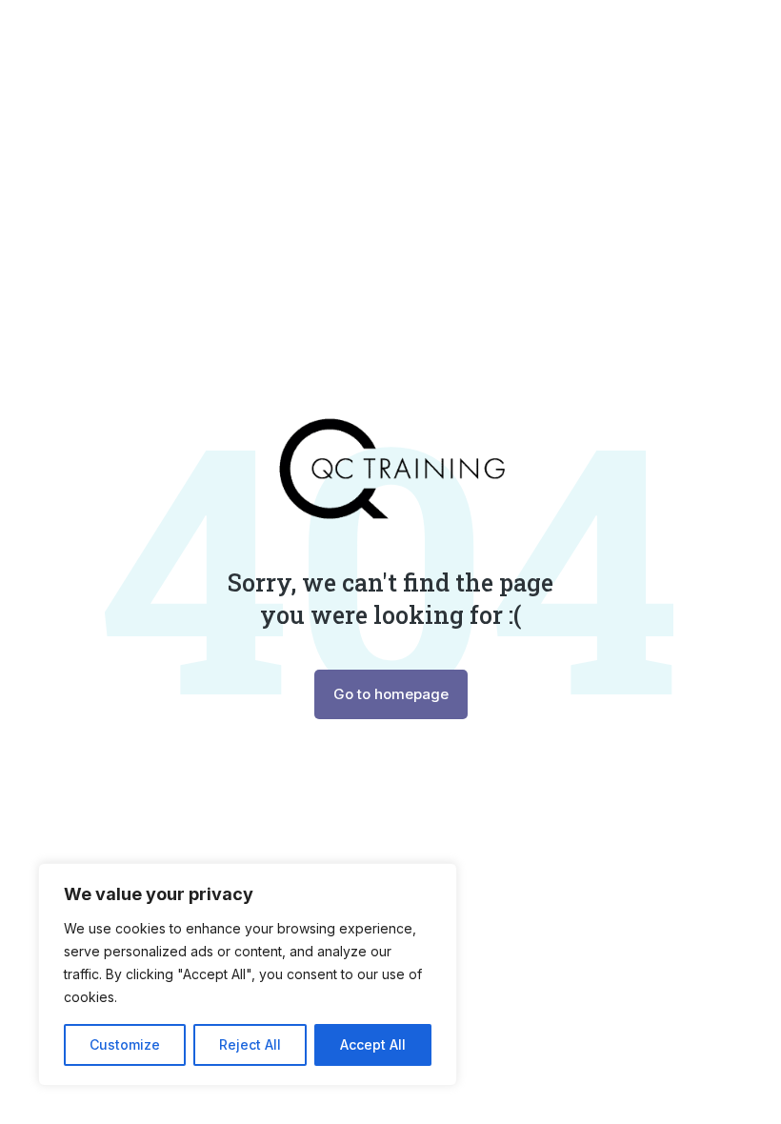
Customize (125, 1044)
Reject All (250, 1044)
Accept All (373, 1044)
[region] (247, 974)
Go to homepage (391, 694)
